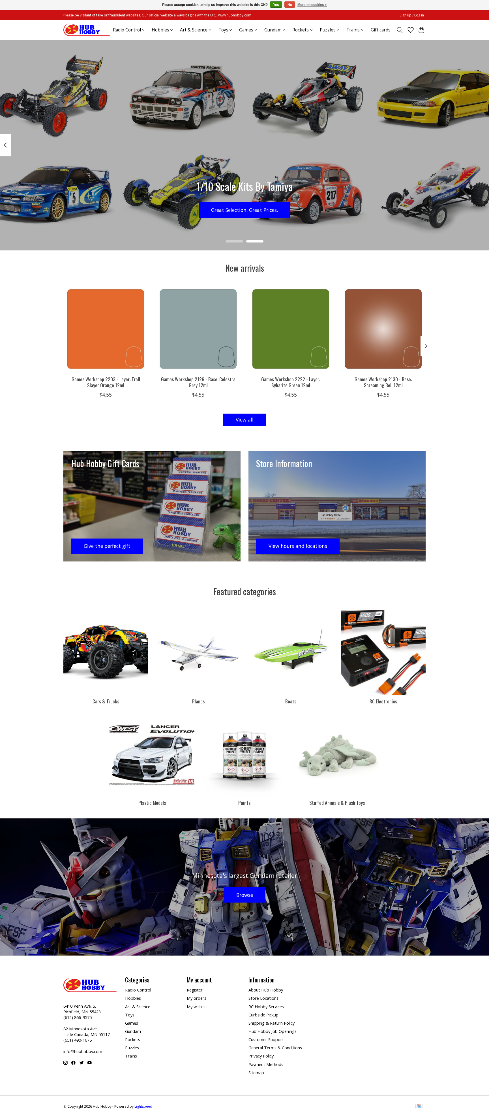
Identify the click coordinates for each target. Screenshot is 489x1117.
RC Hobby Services (266, 1006)
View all (245, 419)
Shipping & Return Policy (271, 1023)
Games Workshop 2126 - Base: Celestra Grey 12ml (198, 381)
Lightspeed (143, 1106)
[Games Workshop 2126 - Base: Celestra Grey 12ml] (198, 329)
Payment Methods (265, 1064)
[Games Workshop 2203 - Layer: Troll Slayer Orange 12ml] (105, 329)
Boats (290, 701)
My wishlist (197, 1006)
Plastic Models (152, 802)
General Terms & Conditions (275, 1047)
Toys (129, 1015)
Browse (244, 895)
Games (131, 1023)
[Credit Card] (418, 1106)
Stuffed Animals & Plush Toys (337, 802)
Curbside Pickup (263, 1015)
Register (195, 990)
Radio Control (138, 990)
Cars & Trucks (106, 701)
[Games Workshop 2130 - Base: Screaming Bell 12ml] (383, 329)
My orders (196, 998)
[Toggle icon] (400, 30)
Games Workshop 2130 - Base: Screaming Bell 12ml (383, 381)
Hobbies (133, 998)
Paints (244, 802)
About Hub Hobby (265, 990)
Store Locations (263, 998)
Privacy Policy (261, 1056)
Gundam (133, 1031)
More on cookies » (312, 5)
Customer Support (266, 1039)
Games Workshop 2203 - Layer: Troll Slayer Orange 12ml (106, 381)
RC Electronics (383, 701)
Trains (131, 1056)
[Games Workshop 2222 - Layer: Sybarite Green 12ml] (290, 329)
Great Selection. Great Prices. (244, 209)
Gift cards (381, 30)
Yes (276, 5)
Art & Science (137, 1006)
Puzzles (132, 1047)
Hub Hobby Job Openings (272, 1031)
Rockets (132, 1039)
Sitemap (256, 1072)
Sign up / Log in (412, 15)
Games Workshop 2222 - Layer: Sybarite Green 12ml (290, 381)
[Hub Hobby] (86, 30)
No (290, 5)
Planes (198, 701)
